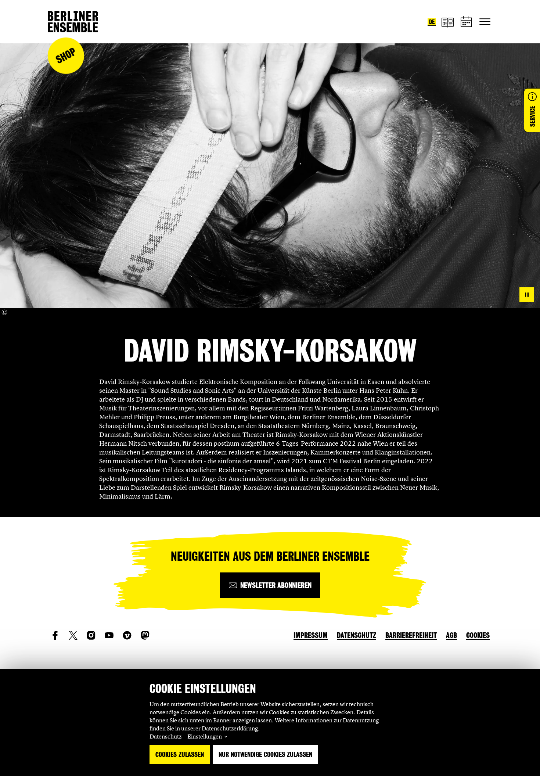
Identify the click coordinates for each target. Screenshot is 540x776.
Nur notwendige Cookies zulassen (265, 754)
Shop (66, 55)
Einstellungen (204, 736)
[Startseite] (73, 21)
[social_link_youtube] (109, 635)
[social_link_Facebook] (55, 635)
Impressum (311, 635)
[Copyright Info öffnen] (4, 312)
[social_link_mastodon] (145, 635)
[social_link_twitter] (73, 635)
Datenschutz (165, 736)
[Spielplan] (466, 22)
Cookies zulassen (179, 754)
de (432, 21)
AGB (451, 635)
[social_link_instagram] (91, 635)
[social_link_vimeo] (127, 635)
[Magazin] (447, 22)
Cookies (478, 635)
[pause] (526, 294)
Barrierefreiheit (411, 635)
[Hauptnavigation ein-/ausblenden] (485, 21)
